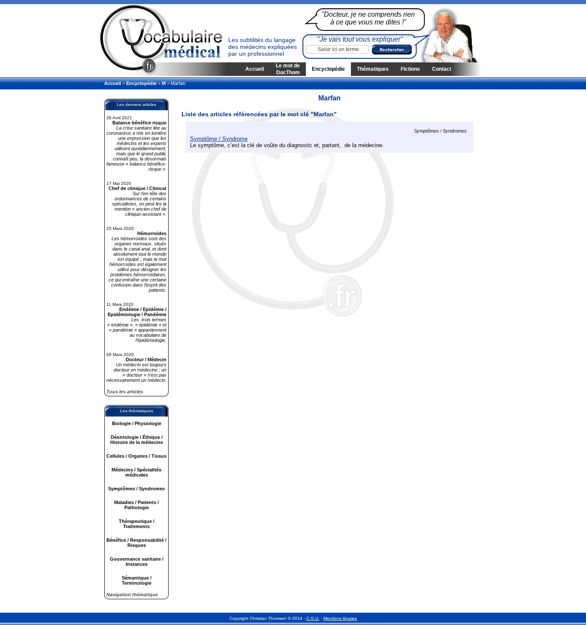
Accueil (254, 69)
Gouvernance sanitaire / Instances (136, 561)
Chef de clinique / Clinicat (137, 188)
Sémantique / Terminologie (136, 580)
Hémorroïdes (151, 233)
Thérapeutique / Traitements (136, 524)
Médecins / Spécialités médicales (136, 472)
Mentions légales (340, 618)
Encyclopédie (328, 69)
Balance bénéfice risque (139, 122)
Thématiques (373, 69)
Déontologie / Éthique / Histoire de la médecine (136, 440)
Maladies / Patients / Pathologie (136, 505)
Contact (441, 69)
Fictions (410, 69)
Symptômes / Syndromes (136, 488)
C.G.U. (313, 618)
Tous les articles (124, 391)
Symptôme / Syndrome (219, 139)
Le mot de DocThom (288, 69)
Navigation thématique (132, 594)
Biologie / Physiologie (136, 423)
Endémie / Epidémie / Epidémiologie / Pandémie (137, 312)
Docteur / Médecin (146, 359)
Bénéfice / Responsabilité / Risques (136, 542)
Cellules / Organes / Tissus (136, 456)
